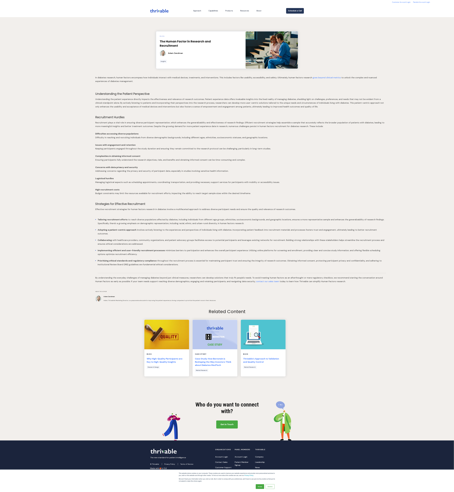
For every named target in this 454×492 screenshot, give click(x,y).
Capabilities (213, 11)
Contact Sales (221, 462)
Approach (197, 11)
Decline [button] (270, 486)
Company (259, 457)
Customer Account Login (401, 2)
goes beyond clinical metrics (327, 77)
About (258, 11)
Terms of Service (186, 464)
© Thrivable (154, 464)
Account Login (221, 457)
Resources (244, 11)
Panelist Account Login (421, 2)
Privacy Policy (248, 475)
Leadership (260, 462)
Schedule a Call (295, 11)
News (257, 467)
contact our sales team (268, 281)
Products (229, 11)
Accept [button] (260, 486)
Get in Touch (227, 424)
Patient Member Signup (242, 463)
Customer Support (223, 467)
